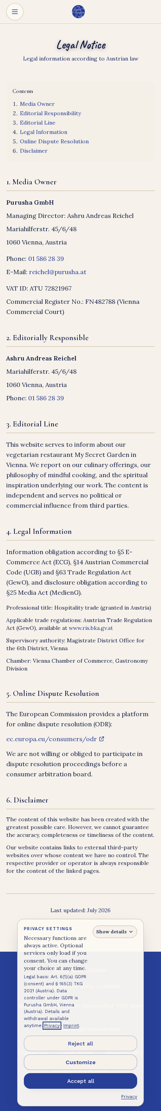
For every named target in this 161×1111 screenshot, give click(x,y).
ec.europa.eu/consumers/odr (51, 739)
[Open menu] (14, 11)
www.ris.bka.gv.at (91, 627)
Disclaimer (34, 150)
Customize (81, 1062)
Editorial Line (37, 122)
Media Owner (37, 103)
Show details (111, 931)
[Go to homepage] (80, 11)
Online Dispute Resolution (54, 141)
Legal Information (43, 132)
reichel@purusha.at (57, 272)
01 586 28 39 (46, 258)
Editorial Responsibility (50, 113)
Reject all (80, 1043)
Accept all (80, 1081)
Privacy (52, 1025)
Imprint (71, 1025)
